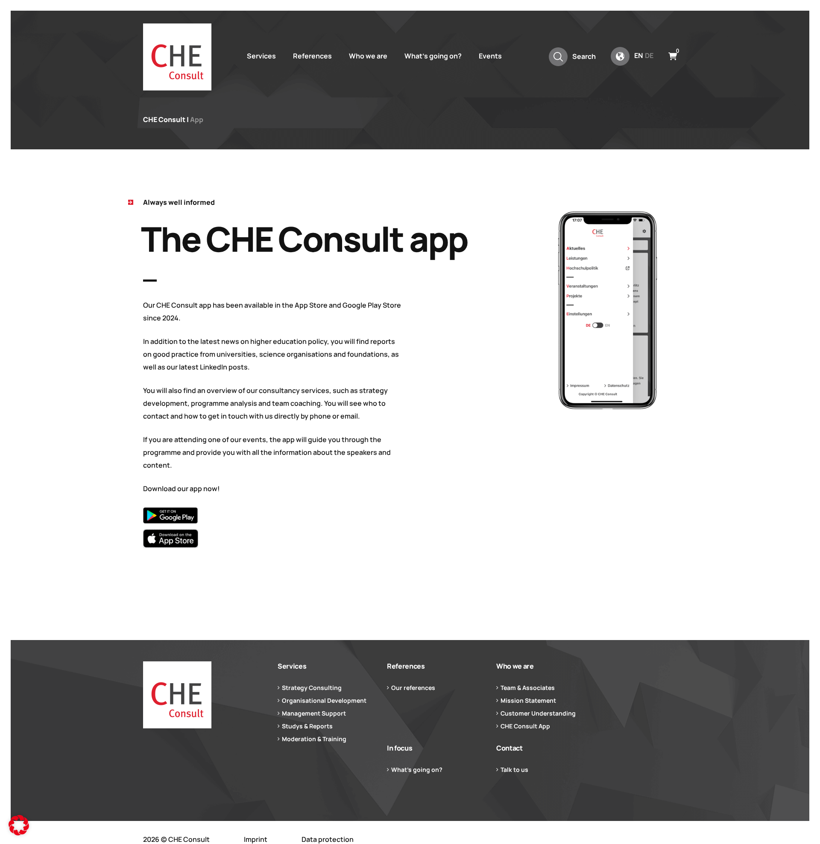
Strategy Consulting (312, 688)
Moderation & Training (314, 739)
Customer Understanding (538, 713)
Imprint (255, 839)
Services (261, 56)
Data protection (328, 839)
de (649, 55)
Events (490, 56)
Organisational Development (324, 700)
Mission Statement (528, 700)
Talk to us (514, 769)
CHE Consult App (525, 726)
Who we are (368, 56)
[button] (19, 825)
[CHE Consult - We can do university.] (177, 56)
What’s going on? (433, 56)
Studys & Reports (307, 726)
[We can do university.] (205, 694)
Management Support (314, 713)
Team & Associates (528, 688)
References (312, 56)
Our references (413, 688)
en (638, 55)
